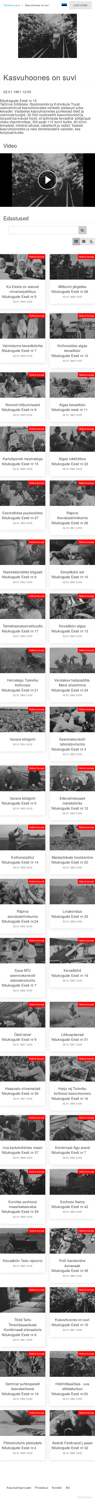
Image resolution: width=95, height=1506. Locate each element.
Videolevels (84, 1497)
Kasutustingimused (19, 1487)
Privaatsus (41, 1487)
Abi (68, 1487)
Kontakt (57, 1487)
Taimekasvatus (11, 5)
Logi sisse (80, 5)
